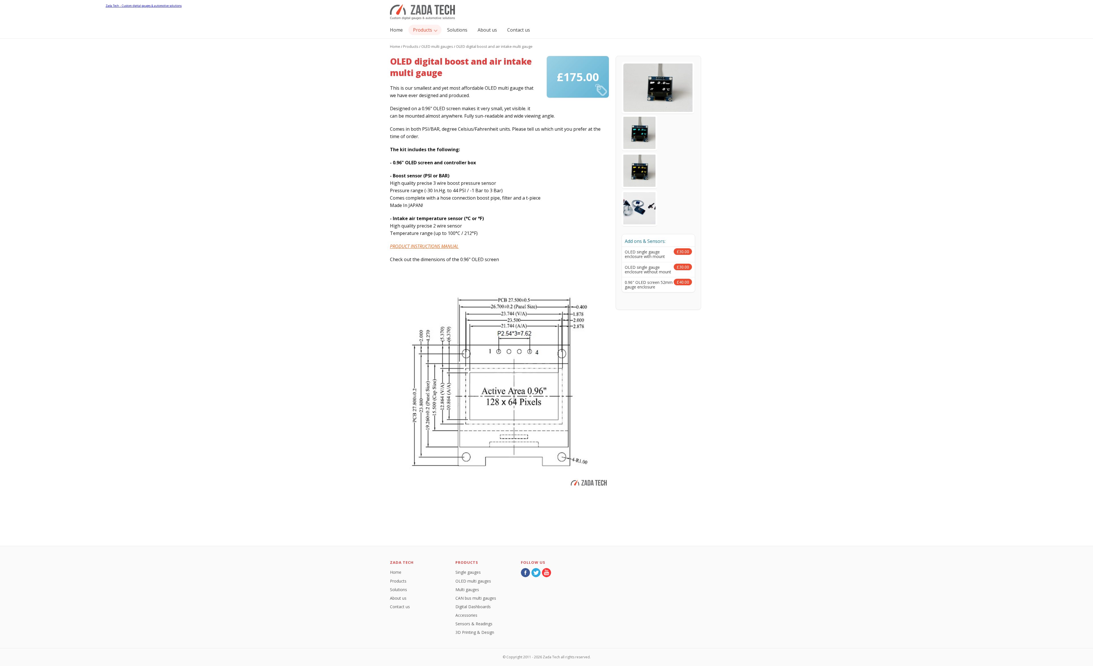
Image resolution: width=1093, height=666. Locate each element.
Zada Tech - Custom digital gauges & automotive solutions (422, 12)
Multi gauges (467, 589)
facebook (525, 572)
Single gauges (468, 572)
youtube (546, 572)
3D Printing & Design (474, 632)
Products (422, 30)
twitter (536, 572)
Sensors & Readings (473, 623)
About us (487, 30)
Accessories (466, 615)
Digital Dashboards (473, 606)
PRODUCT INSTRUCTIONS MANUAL (424, 246)
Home (396, 30)
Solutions (457, 30)
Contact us (518, 30)
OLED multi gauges (437, 46)
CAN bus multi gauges (475, 598)
